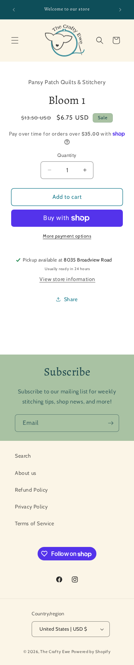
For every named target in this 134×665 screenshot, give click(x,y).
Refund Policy (31, 489)
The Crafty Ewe (55, 651)
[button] (15, 40)
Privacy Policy (31, 506)
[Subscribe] (110, 423)
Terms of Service (34, 523)
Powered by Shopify (91, 651)
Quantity (66, 155)
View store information (67, 279)
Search (23, 455)
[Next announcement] (120, 9)
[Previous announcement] (14, 9)
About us (25, 473)
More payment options (67, 236)
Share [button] (71, 299)
